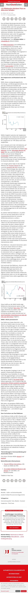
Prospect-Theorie (14, 165)
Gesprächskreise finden (14, 561)
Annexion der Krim (12, 167)
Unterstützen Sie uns (14, 1)
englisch (3, 458)
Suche (26, 5)
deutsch (19, 456)
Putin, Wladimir (16, 501)
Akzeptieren (23, 591)
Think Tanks (11, 503)
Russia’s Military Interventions (12, 464)
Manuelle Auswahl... (5, 591)
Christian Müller (11, 14)
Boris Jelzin (17, 308)
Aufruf (14, 559)
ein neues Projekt (19, 379)
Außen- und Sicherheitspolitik (14, 492)
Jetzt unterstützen (14, 527)
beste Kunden (9, 66)
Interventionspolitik (6, 501)
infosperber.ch (5, 41)
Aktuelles (3, 492)
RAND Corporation (8, 44)
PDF (8, 18)
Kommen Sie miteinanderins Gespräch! (18, 553)
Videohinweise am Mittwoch (16, 534)
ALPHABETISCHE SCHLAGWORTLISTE (14, 570)
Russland (22, 501)
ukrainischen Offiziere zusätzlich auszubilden (14, 383)
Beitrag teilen (4, 18)
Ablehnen (18, 591)
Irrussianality (4, 155)
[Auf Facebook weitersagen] (12, 20)
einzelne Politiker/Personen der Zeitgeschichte (13, 495)
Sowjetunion (4, 503)
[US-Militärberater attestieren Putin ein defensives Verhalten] (20, 20)
